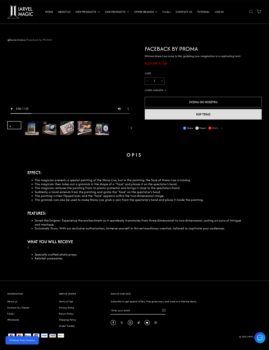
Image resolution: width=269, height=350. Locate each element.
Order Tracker (67, 326)
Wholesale (13, 319)
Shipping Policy (67, 319)
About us (12, 301)
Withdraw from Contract (22, 340)
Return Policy (66, 313)
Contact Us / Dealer (18, 307)
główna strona (16, 40)
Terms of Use (66, 301)
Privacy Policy (66, 307)
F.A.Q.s (11, 313)
